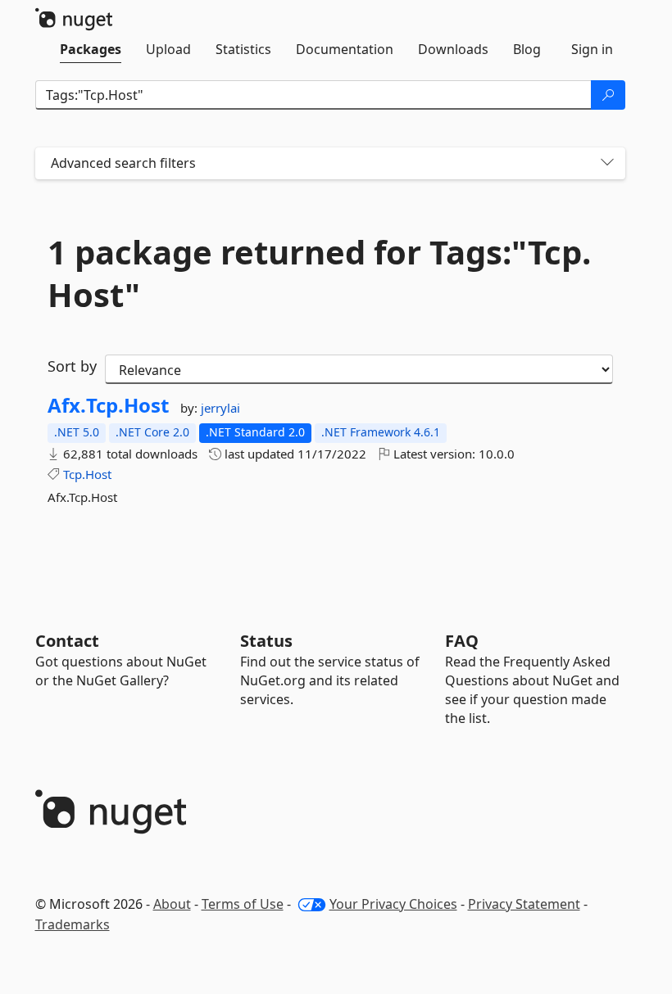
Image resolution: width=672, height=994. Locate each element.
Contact (67, 641)
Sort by (72, 366)
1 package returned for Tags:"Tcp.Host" (319, 273)
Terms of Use (243, 904)
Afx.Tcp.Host (108, 405)
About (172, 904)
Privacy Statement (524, 904)
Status (266, 641)
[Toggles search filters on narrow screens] (607, 163)
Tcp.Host (87, 474)
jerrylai (220, 408)
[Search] (608, 95)
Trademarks (72, 924)
